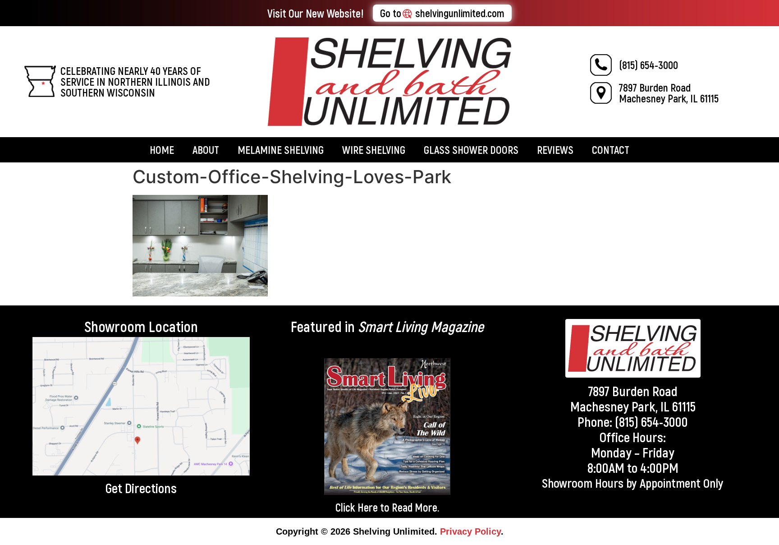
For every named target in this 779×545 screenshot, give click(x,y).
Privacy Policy (470, 531)
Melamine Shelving (281, 149)
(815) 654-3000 (648, 64)
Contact (610, 149)
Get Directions (141, 488)
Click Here (356, 507)
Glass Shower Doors (471, 149)
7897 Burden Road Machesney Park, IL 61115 (669, 93)
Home (162, 149)
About (205, 149)
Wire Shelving (373, 149)
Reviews (555, 149)
